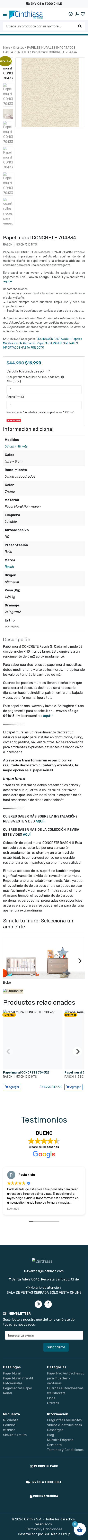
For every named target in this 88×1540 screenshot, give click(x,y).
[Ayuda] (70, 14)
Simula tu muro (15, 1435)
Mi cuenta (10, 1420)
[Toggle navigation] (5, 14)
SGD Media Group (57, 1534)
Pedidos (9, 1425)
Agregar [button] (13, 1087)
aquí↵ (7, 281)
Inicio (6, 47)
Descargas (55, 1430)
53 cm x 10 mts (16, 446)
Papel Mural (44, 343)
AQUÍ (26, 834)
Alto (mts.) (14, 381)
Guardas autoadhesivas (65, 1388)
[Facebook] (48, 1304)
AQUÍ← (41, 821)
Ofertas (18, 47)
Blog (50, 1435)
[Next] (79, 960)
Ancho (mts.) (15, 397)
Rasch (9, 567)
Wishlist (9, 1430)
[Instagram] (38, 1304)
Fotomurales (12, 1383)
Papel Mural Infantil (18, 1378)
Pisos (51, 1398)
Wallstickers (56, 1393)
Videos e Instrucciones (64, 1425)
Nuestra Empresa (60, 1440)
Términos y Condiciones (65, 1450)
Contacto (54, 1445)
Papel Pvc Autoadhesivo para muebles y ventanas (65, 1378)
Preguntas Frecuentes (64, 1420)
